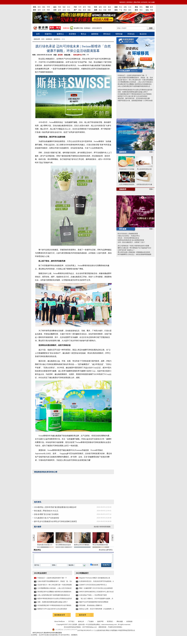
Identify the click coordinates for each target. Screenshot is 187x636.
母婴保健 (119, 34)
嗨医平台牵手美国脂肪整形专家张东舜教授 (93, 602)
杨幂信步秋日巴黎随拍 (81, 545)
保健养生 (48, 34)
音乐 (68, 7)
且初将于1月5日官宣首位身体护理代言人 (93, 585)
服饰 (100, 7)
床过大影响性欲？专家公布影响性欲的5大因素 (133, 246)
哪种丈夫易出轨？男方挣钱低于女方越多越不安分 (134, 248)
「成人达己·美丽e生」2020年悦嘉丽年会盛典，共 (96, 598)
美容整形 (72, 34)
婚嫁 (89, 10)
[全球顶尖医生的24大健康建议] (144, 177)
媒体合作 (81, 621)
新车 (84, 7)
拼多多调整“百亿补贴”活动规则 (46, 514)
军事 (48, 7)
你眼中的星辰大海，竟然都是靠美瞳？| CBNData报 (135, 100)
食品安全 (143, 34)
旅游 (116, 7)
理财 (48, 10)
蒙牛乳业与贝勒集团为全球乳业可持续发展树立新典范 (55, 521)
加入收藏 (151, 2)
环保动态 (131, 34)
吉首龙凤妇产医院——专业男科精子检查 (93, 595)
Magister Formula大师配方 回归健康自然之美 (94, 578)
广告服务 (91, 621)
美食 (136, 7)
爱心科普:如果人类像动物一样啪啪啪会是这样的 (134, 252)
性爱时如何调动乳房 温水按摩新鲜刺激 (131, 240)
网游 (125, 10)
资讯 (34, 7)
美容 (104, 7)
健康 (95, 10)
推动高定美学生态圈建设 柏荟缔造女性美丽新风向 (54, 592)
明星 (59, 7)
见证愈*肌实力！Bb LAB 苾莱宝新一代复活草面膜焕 (54, 585)
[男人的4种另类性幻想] (144, 161)
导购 (89, 7)
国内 (39, 7)
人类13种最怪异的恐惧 (126, 184)
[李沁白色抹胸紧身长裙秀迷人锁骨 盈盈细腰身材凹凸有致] (101, 537)
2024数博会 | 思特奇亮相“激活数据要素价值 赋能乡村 (55, 507)
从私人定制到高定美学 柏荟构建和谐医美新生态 (53, 595)
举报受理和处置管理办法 (126, 630)
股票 (39, 10)
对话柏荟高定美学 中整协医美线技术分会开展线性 (54, 605)
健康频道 (49, 39)
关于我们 (71, 621)
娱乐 (54, 7)
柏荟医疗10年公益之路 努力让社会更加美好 (52, 609)
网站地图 (120, 621)
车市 (79, 7)
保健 (104, 10)
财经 (34, 10)
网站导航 (137, 2)
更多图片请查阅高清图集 (102, 527)
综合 (68, 10)
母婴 (109, 10)
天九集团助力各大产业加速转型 (46, 518)
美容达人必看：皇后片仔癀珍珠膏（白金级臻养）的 (96, 609)
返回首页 (122, 2)
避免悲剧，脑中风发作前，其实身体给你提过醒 (134, 98)
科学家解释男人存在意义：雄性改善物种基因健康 (134, 254)
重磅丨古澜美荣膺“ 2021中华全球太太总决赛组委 (96, 588)
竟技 (129, 10)
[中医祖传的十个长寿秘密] (126, 161)
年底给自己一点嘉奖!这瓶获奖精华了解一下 (52, 578)
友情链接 (129, 621)
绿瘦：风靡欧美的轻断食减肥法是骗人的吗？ (52, 602)
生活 (129, 7)
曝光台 (83, 34)
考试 (140, 10)
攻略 (125, 7)
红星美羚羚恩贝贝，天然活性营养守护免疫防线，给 (96, 581)
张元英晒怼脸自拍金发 (63, 545)
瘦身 (109, 7)
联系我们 (130, 2)
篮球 (59, 10)
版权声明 (100, 621)
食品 (100, 10)
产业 (120, 10)
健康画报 (94, 34)
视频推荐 (122, 189)
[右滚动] (113, 537)
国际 (43, 7)
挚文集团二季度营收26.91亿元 (46, 511)
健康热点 (60, 34)
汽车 (75, 7)
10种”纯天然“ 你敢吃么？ (126, 250)
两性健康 (122, 229)
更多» (151, 152)
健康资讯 (57, 39)
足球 (64, 10)
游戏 (116, 10)
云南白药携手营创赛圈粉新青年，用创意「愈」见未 (54, 581)
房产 (75, 10)
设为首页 (144, 2)
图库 (151, 7)
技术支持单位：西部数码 (69, 635)
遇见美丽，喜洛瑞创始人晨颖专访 (90, 605)
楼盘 (79, 10)
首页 (38, 34)
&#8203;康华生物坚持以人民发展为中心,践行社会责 (96, 592)
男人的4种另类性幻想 (144, 169)
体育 (54, 10)
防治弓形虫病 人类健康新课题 (128, 234)
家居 (84, 10)
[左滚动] (33, 537)
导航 (151, 10)
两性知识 (106, 34)
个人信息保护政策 (99, 630)
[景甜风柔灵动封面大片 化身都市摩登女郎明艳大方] (46, 537)
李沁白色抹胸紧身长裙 (100, 545)
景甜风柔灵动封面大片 (44, 545)
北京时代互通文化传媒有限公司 (49, 635)
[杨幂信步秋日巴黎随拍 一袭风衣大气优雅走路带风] (83, 537)
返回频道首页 (59, 615)
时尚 (95, 7)
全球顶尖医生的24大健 (144, 184)
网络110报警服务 (112, 630)
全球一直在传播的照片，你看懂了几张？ (131, 242)
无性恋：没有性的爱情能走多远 (128, 238)
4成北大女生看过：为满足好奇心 (129, 236)
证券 (43, 10)
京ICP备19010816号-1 (85, 630)
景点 (120, 7)
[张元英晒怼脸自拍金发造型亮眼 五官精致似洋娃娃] (65, 537)
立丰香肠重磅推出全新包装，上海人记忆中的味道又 (54, 588)
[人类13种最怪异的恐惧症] (126, 177)
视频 (147, 7)
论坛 (147, 10)
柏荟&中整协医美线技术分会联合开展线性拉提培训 (54, 598)
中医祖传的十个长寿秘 (126, 169)
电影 (64, 7)
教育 (136, 10)
